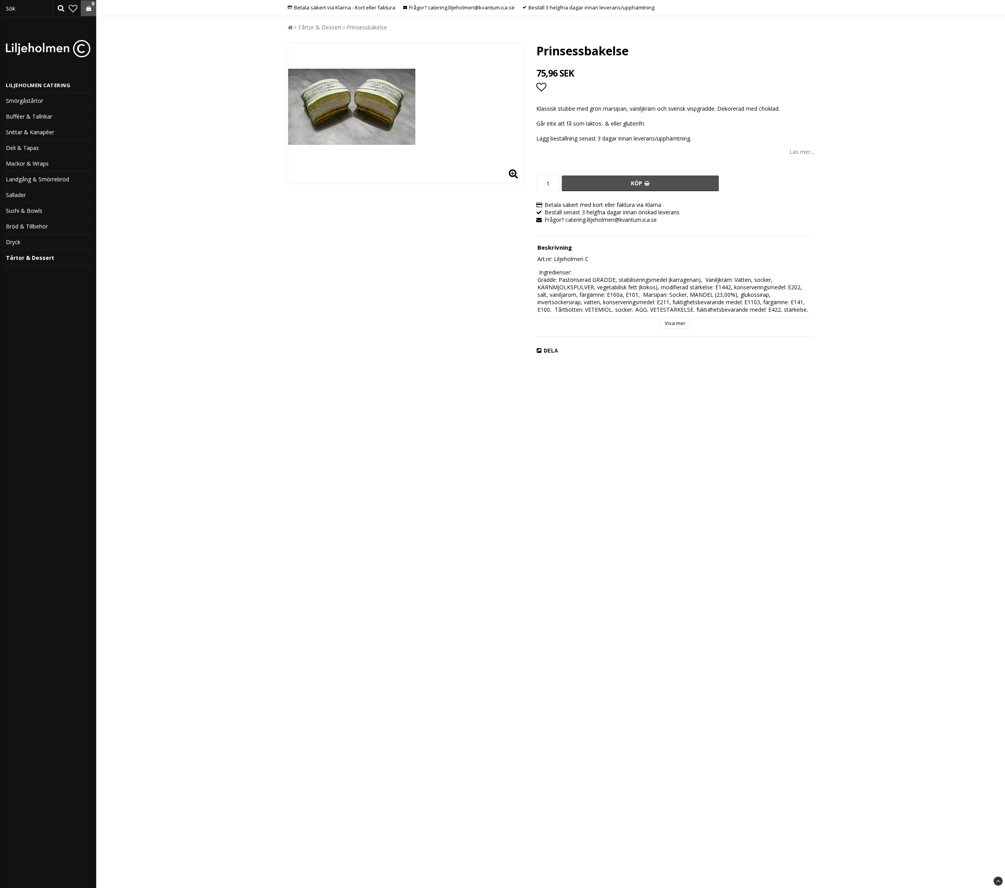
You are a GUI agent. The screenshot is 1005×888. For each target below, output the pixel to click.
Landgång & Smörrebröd (37, 179)
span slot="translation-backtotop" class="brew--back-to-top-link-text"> (998, 881)
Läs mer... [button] (801, 151)
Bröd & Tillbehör (27, 226)
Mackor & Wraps (27, 163)
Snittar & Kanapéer (30, 132)
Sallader (16, 195)
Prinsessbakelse (367, 27)
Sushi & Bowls (24, 210)
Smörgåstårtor (24, 100)
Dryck (13, 242)
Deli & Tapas (22, 148)
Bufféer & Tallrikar (29, 116)
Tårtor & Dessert (30, 257)
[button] (73, 8)
